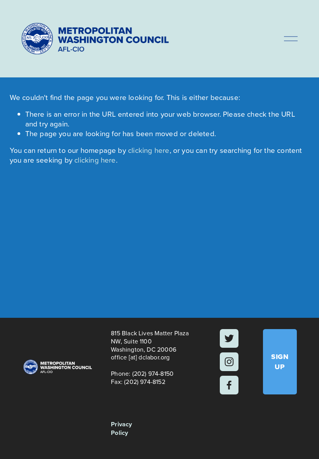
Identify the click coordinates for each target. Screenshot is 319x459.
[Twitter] (229, 338)
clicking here (148, 150)
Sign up (279, 362)
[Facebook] (229, 385)
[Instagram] (229, 361)
